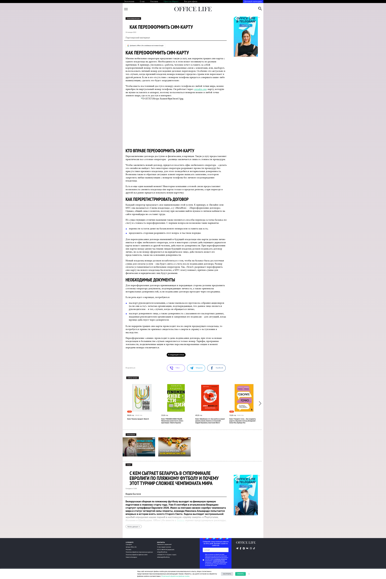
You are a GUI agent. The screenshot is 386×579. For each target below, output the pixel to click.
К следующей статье (176, 355)
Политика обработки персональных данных (139, 552)
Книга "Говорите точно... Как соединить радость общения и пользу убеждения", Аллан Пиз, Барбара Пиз (242, 421)
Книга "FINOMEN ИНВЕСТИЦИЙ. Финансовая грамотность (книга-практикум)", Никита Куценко (172, 421)
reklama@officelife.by (163, 557)
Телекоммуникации (133, 18)
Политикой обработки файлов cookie (175, 576)
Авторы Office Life (131, 547)
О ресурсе (129, 544)
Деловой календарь (253, 1)
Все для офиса (190, 1)
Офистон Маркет (171, 1)
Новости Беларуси (131, 557)
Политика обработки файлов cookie (136, 554)
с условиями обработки (220, 559)
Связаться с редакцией (164, 544)
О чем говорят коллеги (164, 547)
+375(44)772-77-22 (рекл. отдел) (166, 554)
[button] (260, 403)
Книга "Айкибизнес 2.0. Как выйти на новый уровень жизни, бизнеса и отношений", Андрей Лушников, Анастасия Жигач (210, 421)
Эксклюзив (129, 1)
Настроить (227, 574)
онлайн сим (200, 89)
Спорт (129, 464)
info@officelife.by (162, 552)
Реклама (154, 1)
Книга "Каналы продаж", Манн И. (138, 419)
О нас (142, 1)
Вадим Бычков (133, 494)
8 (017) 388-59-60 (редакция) (165, 549)
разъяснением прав (219, 560)
